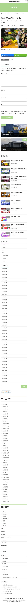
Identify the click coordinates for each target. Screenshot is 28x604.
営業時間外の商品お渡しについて (10, 577)
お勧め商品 (5, 255)
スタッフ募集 (4, 542)
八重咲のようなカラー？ (17, 184)
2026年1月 (4, 288)
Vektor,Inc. (15, 601)
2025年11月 (4, 294)
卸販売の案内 (4, 545)
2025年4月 (4, 313)
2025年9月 (4, 299)
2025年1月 (4, 322)
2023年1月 (4, 378)
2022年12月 (4, 381)
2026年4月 (4, 280)
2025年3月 (4, 316)
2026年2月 (4, 285)
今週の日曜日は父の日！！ (17, 192)
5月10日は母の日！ (16, 216)
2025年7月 (4, 305)
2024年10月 (4, 330)
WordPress (9, 600)
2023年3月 (4, 373)
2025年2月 (4, 319)
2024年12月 (4, 325)
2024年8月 (4, 336)
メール (3, 97)
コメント (4, 73)
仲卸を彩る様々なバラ (16, 208)
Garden (3, 247)
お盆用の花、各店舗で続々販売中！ (10, 587)
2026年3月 (4, 282)
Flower (11, 59)
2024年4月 (4, 347)
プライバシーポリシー (5, 537)
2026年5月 (4, 277)
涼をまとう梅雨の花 (16, 200)
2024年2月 (4, 350)
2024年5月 (4, 344)
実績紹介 (3, 531)
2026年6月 (4, 274)
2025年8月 (4, 302)
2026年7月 (4, 271)
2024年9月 (4, 333)
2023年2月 (4, 375)
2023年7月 (4, 364)
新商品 (4, 258)
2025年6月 (4, 308)
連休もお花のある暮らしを (17, 232)
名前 (3, 90)
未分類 (3, 261)
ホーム (2, 528)
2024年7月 (4, 339)
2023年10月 (4, 356)
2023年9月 (4, 358)
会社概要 (3, 534)
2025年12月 (4, 291)
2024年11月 (4, 328)
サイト (2, 104)
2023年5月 (4, 370)
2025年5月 (4, 311)
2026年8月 (4, 268)
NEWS (3, 249)
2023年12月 (4, 353)
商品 (3, 252)
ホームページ (5, 558)
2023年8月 (4, 361)
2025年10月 (4, 296)
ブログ (3, 572)
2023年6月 (4, 367)
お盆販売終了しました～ (17, 160)
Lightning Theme (16, 600)
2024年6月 (4, 342)
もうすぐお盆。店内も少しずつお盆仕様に (11, 589)
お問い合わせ (4, 540)
